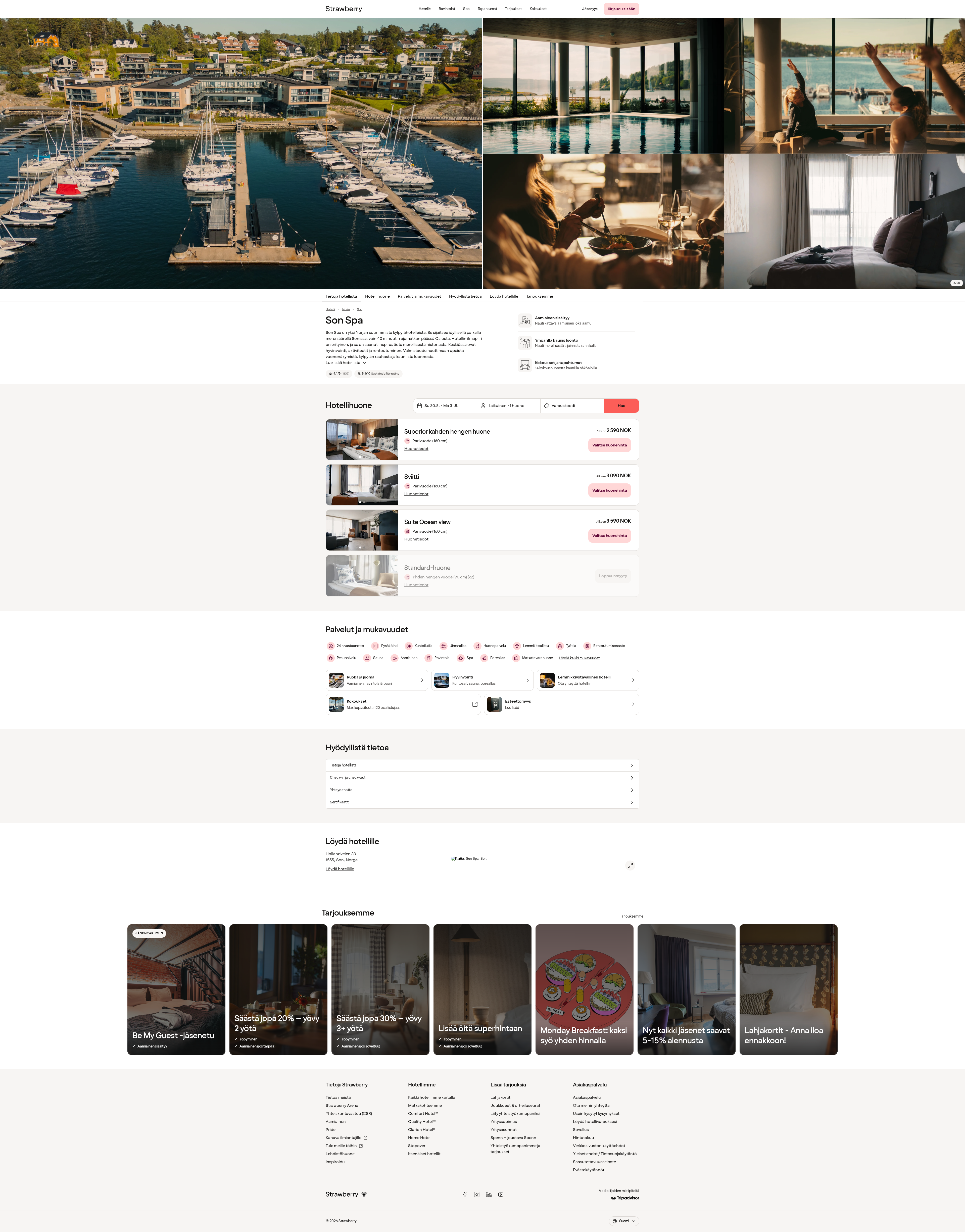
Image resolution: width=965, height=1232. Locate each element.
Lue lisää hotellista (343, 363)
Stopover (416, 1146)
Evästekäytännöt (588, 1170)
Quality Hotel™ (422, 1121)
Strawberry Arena (342, 1105)
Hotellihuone (377, 296)
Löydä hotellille (504, 296)
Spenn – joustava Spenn (513, 1137)
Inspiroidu (335, 1162)
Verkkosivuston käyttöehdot (599, 1146)
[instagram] (477, 1195)
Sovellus (581, 1129)
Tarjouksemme (539, 296)
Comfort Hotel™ (423, 1113)
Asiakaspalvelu (587, 1097)
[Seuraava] (391, 440)
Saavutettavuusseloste (594, 1162)
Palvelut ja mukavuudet (419, 296)
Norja (346, 309)
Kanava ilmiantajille (343, 1137)
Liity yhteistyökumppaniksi (515, 1113)
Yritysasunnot (504, 1129)
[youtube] (501, 1195)
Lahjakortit (500, 1097)
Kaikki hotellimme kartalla (431, 1097)
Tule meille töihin (341, 1146)
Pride (330, 1129)
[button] (362, 439)
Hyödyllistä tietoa (465, 296)
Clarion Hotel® (421, 1129)
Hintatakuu (583, 1137)
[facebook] (465, 1195)
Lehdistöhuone (340, 1154)
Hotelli (330, 309)
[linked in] (489, 1195)
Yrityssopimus (504, 1121)
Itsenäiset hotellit (424, 1154)
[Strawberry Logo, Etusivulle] (344, 9)
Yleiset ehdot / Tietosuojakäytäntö (605, 1154)
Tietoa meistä (338, 1097)
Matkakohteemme (425, 1105)
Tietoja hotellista (341, 296)
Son (359, 309)
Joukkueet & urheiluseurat (515, 1105)
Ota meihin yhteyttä (591, 1105)
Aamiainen (336, 1121)
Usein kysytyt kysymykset (596, 1113)
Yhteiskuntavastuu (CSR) (349, 1113)
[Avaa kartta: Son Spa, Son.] (630, 865)
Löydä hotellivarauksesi (595, 1121)
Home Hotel (419, 1137)
